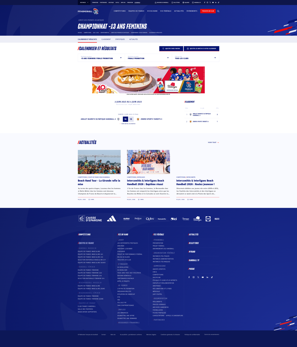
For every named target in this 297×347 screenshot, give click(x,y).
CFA (118, 297)
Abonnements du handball (163, 249)
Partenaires (103, 2)
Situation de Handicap (126, 294)
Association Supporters (87, 312)
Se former (123, 285)
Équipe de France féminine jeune (90, 299)
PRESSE (192, 269)
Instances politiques (161, 256)
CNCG (155, 272)
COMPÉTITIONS (158, 275)
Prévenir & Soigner (124, 249)
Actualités (179, 11)
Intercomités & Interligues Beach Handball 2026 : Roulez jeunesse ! (195, 182)
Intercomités (191, 177)
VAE (118, 300)
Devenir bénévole (124, 275)
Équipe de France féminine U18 (90, 275)
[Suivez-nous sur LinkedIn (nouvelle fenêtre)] (215, 2)
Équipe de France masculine (89, 251)
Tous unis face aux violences (129, 273)
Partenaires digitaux (125, 278)
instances (83, 2)
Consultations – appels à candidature (168, 315)
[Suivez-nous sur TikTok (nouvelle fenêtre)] (218, 2)
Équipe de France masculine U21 (90, 254)
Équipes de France (136, 11)
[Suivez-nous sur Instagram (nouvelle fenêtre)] (207, 2)
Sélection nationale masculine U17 (92, 260)
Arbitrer (120, 246)
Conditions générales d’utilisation (170, 334)
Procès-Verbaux (159, 304)
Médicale (156, 291)
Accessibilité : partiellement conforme (131, 334)
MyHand (192, 252)
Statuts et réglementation (163, 283)
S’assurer (121, 251)
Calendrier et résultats (87, 39)
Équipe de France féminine (88, 270)
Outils (117, 2)
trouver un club (208, 11)
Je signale (137, 2)
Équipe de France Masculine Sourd (91, 262)
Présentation (158, 243)
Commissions (160, 266)
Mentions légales (151, 334)
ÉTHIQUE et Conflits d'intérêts (165, 280)
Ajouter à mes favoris (172, 48)
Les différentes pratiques (127, 243)
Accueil (80, 32)
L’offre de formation (125, 288)
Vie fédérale (165, 11)
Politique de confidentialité (192, 334)
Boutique (111, 2)
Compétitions (120, 11)
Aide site (113, 334)
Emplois (123, 2)
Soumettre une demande (127, 318)
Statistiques (120, 39)
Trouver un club (124, 260)
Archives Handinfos (161, 307)
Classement (106, 39)
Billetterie (194, 243)
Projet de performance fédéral (129, 254)
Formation (95, 2)
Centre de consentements (211, 334)
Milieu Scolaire (123, 257)
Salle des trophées (85, 309)
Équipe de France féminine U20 (90, 273)
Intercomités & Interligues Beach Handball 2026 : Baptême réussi (145, 182)
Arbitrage (157, 286)
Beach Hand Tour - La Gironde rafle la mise (99, 182)
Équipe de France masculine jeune (91, 288)
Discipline (157, 277)
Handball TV (194, 260)
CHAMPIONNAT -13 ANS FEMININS (139, 32)
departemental (105, 32)
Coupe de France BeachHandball (99, 177)
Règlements (157, 301)
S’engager (123, 264)
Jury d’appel (157, 294)
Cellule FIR (121, 302)
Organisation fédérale (164, 253)
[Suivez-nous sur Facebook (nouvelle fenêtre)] (204, 2)
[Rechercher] (218, 11)
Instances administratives (163, 259)
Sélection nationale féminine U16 (91, 278)
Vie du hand (152, 11)
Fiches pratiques (159, 313)
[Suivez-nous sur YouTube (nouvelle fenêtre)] (213, 2)
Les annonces (122, 313)
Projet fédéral (159, 246)
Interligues (141, 177)
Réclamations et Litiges (162, 288)
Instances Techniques (161, 262)
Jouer (121, 240)
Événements (192, 11)
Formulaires (158, 310)
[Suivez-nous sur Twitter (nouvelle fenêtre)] (210, 2)
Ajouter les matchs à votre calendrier (203, 48)
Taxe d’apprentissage (125, 305)
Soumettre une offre (125, 315)
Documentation (160, 298)
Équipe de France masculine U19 (90, 257)
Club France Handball (87, 306)
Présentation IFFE (124, 291)
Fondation (130, 2)
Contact (104, 334)
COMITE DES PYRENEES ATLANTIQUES (120, 32)
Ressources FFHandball (129, 323)
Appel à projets (123, 281)
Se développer (123, 267)
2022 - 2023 (96, 32)
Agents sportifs (159, 269)
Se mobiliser (122, 270)
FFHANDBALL (159, 240)
